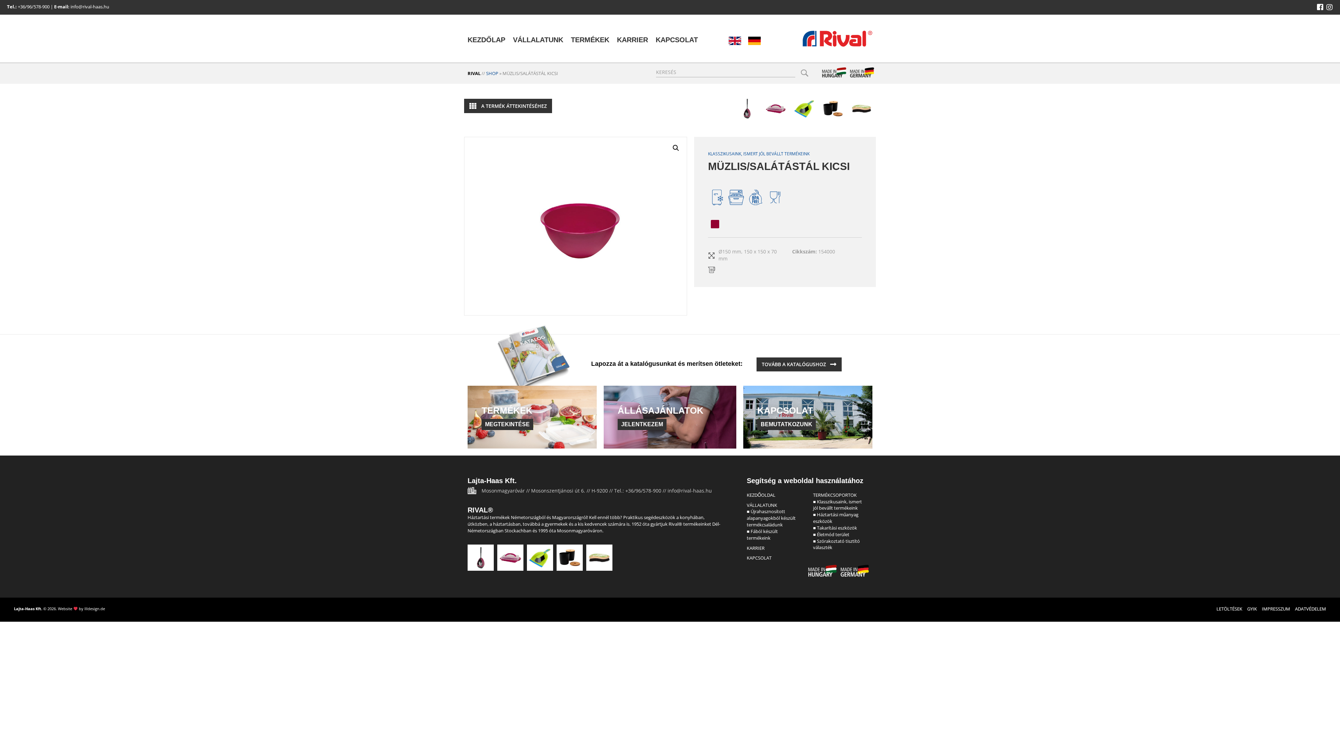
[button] (1320, 7)
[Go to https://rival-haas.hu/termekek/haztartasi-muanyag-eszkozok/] (776, 108)
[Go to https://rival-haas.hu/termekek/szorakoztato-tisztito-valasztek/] (861, 108)
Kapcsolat (677, 40)
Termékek (590, 40)
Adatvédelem (1310, 609)
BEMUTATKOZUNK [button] (786, 424)
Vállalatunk (538, 40)
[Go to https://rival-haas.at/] (754, 41)
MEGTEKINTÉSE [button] (507, 424)
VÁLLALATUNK (762, 505)
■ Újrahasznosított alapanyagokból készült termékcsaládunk (771, 518)
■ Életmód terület (831, 534)
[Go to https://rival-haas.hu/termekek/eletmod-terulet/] (833, 108)
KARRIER (756, 548)
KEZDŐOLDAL (761, 495)
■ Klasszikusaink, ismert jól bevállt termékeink (837, 504)
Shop (492, 73)
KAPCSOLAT (759, 558)
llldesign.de (94, 608)
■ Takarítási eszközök (835, 528)
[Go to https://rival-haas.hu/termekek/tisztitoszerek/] (804, 108)
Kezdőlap (486, 40)
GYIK (1252, 609)
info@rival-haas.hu (89, 6)
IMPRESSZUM (1276, 609)
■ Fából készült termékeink (762, 534)
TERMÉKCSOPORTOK (835, 495)
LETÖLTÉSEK (1229, 609)
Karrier (632, 40)
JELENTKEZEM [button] (642, 424)
